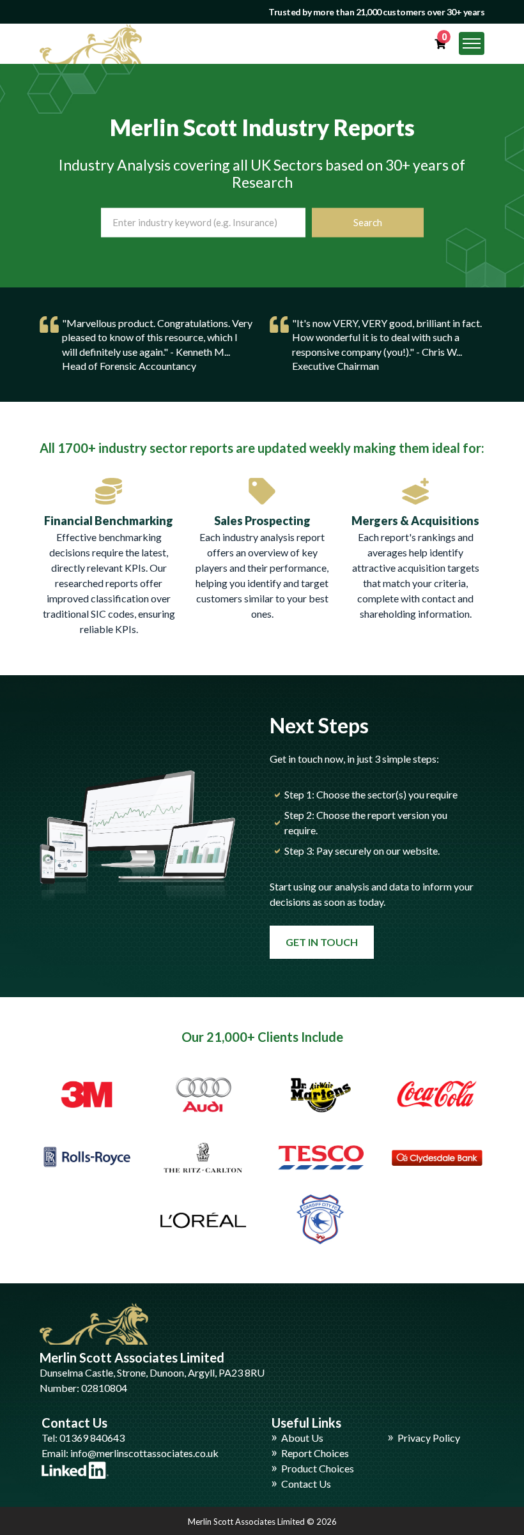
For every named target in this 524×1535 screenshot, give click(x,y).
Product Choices (317, 1468)
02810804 (104, 1388)
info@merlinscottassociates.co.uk (144, 1453)
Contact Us (306, 1484)
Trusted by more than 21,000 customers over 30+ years (376, 11)
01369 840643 (92, 1438)
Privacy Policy (428, 1438)
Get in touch (322, 942)
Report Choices (315, 1453)
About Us (302, 1438)
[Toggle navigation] (471, 43)
